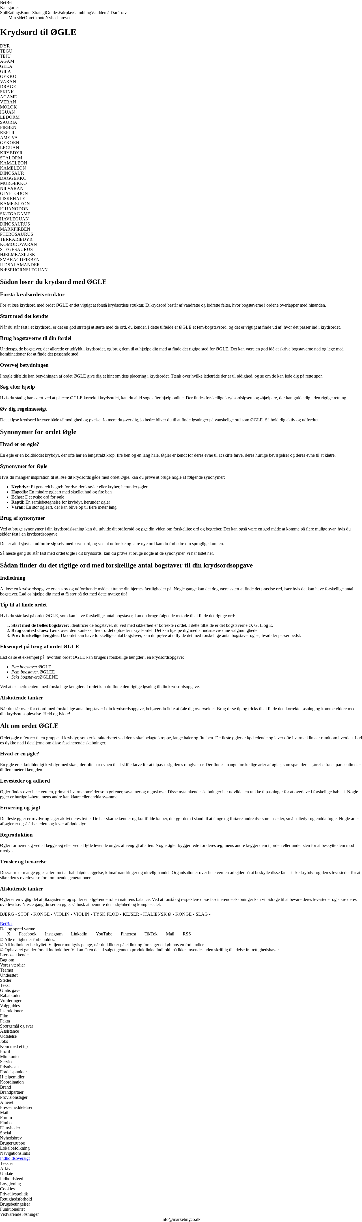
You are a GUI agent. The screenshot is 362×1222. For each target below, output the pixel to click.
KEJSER (131, 914)
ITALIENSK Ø (157, 914)
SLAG (202, 914)
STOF (23, 914)
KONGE (41, 914)
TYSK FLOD (106, 914)
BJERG (7, 914)
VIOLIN (62, 914)
